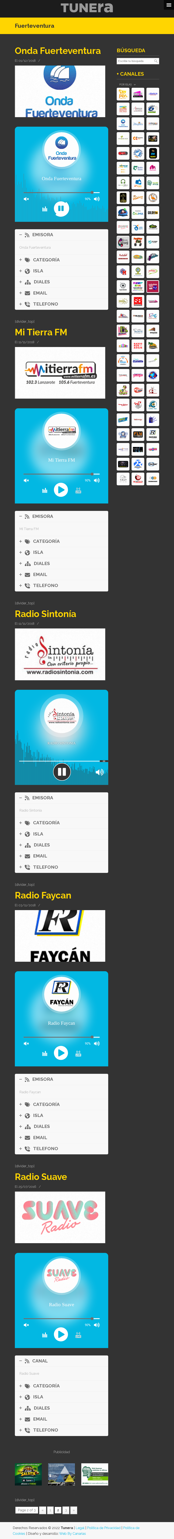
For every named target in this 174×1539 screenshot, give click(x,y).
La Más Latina (153, 138)
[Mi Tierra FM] (60, 397)
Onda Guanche (138, 271)
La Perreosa (123, 331)
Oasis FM (138, 390)
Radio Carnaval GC (153, 449)
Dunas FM (153, 197)
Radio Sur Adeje (138, 345)
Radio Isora (138, 227)
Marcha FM (153, 168)
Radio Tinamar (153, 316)
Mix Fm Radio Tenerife (123, 345)
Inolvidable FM (123, 375)
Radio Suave (41, 1176)
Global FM (153, 464)
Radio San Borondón (138, 301)
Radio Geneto (138, 360)
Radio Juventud (153, 419)
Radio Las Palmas (123, 197)
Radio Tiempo (153, 360)
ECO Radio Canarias (153, 479)
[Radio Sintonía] (60, 679)
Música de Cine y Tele (123, 464)
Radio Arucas (138, 183)
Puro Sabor (138, 242)
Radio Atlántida (123, 449)
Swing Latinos (123, 405)
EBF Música (153, 153)
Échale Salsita (153, 257)
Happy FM (123, 153)
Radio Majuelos (138, 123)
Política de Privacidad (104, 1528)
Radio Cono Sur (153, 405)
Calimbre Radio (153, 227)
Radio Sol (123, 257)
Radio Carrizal (123, 316)
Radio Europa (123, 301)
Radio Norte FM (138, 331)
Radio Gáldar (153, 271)
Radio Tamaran (123, 168)
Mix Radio (138, 405)
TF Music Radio (138, 316)
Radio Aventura (138, 419)
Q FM (123, 479)
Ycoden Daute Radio (153, 286)
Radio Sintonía (45, 614)
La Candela (123, 183)
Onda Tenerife (138, 153)
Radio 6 (153, 109)
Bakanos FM (153, 345)
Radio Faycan (43, 895)
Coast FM (123, 419)
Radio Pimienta (138, 479)
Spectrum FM (153, 301)
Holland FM (138, 257)
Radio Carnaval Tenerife (123, 242)
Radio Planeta (153, 375)
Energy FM (138, 94)
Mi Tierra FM (41, 332)
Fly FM (138, 434)
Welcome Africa (153, 183)
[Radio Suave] (60, 1242)
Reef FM (138, 286)
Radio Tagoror (123, 286)
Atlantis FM (153, 94)
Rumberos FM (138, 197)
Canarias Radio (138, 138)
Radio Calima (138, 212)
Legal (80, 1528)
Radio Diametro (138, 464)
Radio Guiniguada (123, 212)
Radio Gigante (153, 331)
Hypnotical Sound (138, 449)
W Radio (123, 434)
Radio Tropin (123, 94)
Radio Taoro (138, 168)
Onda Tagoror (153, 242)
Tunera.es (87, 7)
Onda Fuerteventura (58, 50)
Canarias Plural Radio (153, 390)
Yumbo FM (123, 390)
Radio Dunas (123, 109)
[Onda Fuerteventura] (60, 116)
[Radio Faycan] (60, 961)
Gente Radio (138, 375)
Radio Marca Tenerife (123, 271)
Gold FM (153, 212)
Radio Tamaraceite (123, 138)
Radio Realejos (123, 360)
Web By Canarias (72, 1534)
